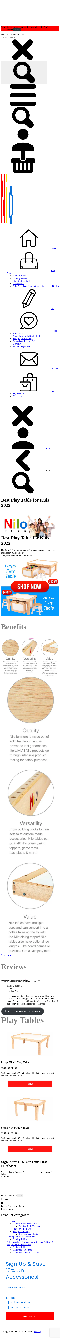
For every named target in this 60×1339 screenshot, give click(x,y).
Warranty (17, 344)
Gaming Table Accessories (25, 1223)
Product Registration (22, 346)
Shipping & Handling (23, 338)
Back (47, 470)
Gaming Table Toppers (29, 1226)
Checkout (17, 396)
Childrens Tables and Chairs (26, 1252)
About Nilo (18, 333)
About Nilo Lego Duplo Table (27, 336)
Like (20, 1196)
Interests (10, 1297)
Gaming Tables (20, 278)
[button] (23, 105)
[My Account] (23, 150)
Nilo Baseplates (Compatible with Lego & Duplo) (36, 286)
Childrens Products (20, 1302)
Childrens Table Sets (22, 1249)
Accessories (18, 283)
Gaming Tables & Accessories (21, 1236)
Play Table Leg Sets (22, 1229)
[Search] (24, 72)
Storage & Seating (21, 281)
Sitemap (37, 1331)
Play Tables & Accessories (19, 1244)
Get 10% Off (30, 1316)
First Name (45, 1172)
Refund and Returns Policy (25, 341)
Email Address (16, 1172)
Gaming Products (20, 1307)
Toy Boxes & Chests (28, 1234)
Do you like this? (9, 1195)
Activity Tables (20, 275)
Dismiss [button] (17, 29)
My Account (18, 393)
